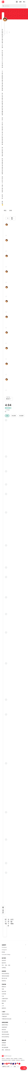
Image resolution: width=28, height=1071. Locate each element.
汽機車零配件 (5, 998)
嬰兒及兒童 (4, 978)
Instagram (4, 949)
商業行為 (22, 1060)
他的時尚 (4, 960)
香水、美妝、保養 (6, 965)
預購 (3, 989)
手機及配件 (4, 1016)
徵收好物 (4, 991)
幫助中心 (3, 1058)
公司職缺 (20, 1058)
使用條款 (13, 1060)
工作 (3, 1005)
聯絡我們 (8, 1058)
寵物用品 (4, 980)
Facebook (4, 947)
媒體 (12, 1058)
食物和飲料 (4, 1027)
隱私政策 (18, 1060)
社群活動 (4, 993)
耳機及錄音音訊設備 (6, 1018)
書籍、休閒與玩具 (6, 1049)
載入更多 (3, 910)
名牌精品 (4, 967)
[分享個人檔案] (7, 32)
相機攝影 (4, 1042)
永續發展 (15, 1058)
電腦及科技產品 (5, 1014)
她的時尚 (4, 962)
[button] (3, 28)
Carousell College (6, 954)
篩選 (11, 218)
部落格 (3, 952)
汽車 (3, 996)
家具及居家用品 (5, 973)
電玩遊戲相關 (5, 1032)
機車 (3, 1003)
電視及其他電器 (5, 976)
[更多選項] (9, 32)
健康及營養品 (5, 1024)
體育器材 (4, 1029)
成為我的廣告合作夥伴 (6, 1060)
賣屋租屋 (4, 1001)
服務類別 (4, 1008)
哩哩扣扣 (4, 986)
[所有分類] (16, 2)
